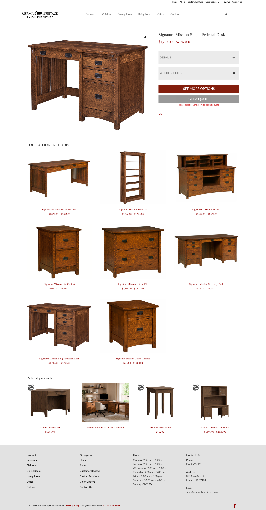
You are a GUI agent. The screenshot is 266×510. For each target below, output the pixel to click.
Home (174, 2)
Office (160, 14)
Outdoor (175, 14)
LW (160, 114)
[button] (145, 37)
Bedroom (91, 14)
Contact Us (237, 2)
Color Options (211, 2)
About (182, 2)
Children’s (32, 465)
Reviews (226, 2)
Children (107, 14)
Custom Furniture (195, 2)
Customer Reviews (90, 471)
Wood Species (170, 73)
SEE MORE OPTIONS (199, 89)
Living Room (144, 14)
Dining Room (125, 14)
